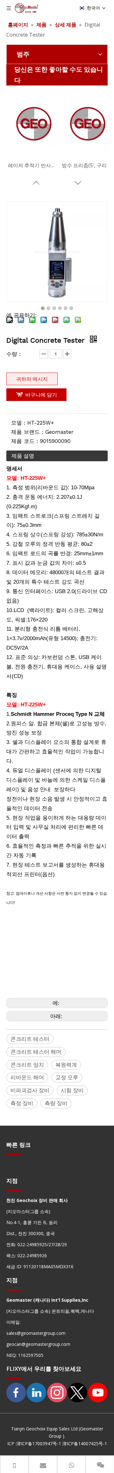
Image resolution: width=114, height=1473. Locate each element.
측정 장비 (21, 1103)
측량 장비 (56, 1103)
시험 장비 (72, 1090)
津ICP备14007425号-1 (84, 1443)
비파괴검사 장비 (29, 1090)
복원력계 (66, 1064)
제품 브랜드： (28, 432)
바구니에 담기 (41, 394)
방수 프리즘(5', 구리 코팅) (87, 165)
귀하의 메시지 (32, 378)
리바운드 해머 (27, 1077)
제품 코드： (25, 441)
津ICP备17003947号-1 (38, 1443)
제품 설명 (22, 455)
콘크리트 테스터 (29, 1038)
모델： (19, 423)
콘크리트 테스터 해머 (35, 1051)
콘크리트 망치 (27, 1064)
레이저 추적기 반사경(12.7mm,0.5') (33, 165)
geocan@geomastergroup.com (38, 1344)
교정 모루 (66, 1077)
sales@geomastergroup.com (36, 1333)
